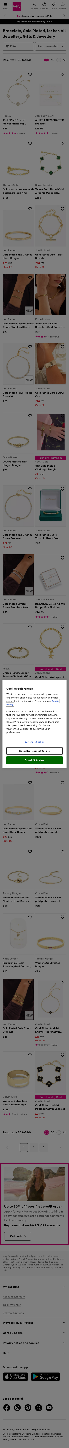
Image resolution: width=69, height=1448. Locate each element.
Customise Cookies (35, 741)
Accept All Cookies (34, 760)
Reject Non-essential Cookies (34, 750)
